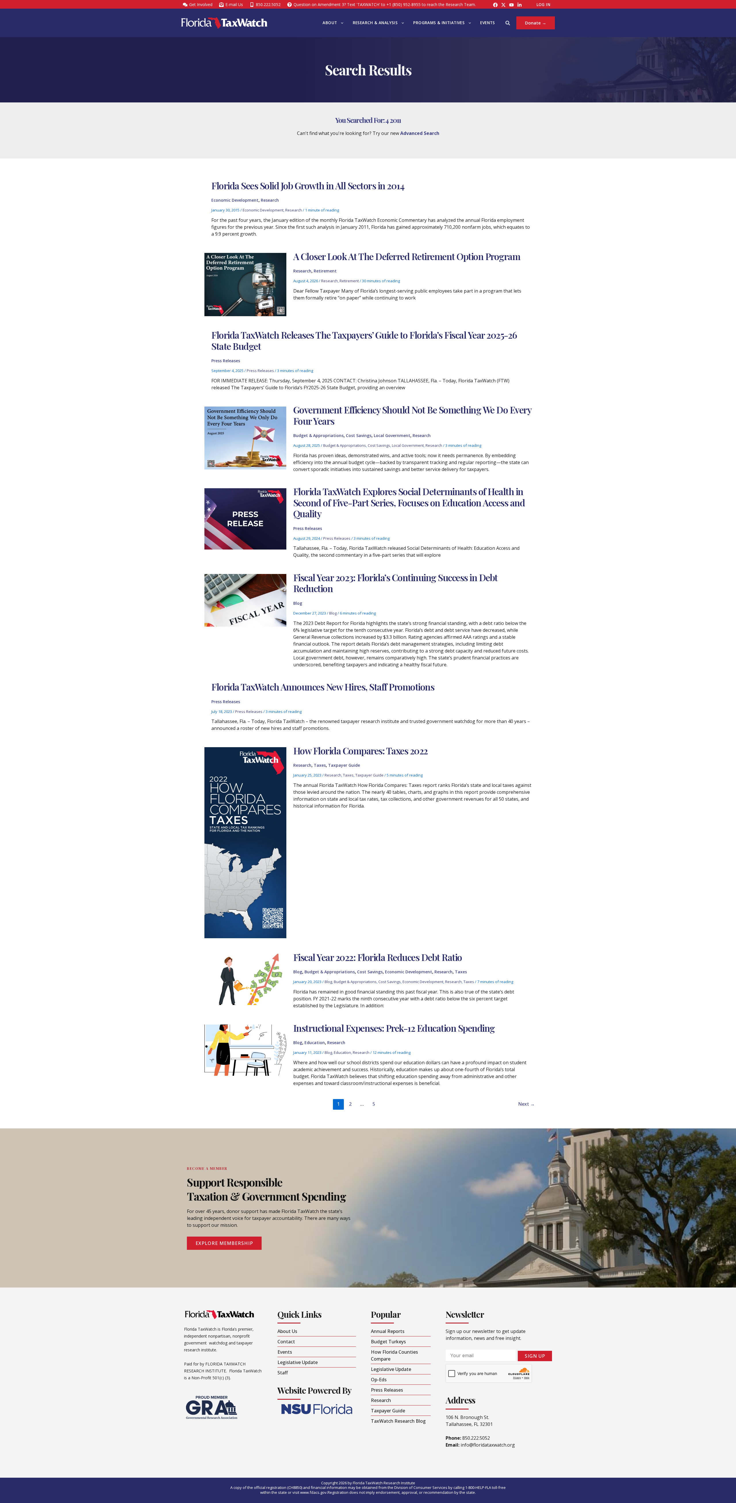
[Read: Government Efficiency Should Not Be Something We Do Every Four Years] (245, 437)
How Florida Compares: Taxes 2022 (360, 750)
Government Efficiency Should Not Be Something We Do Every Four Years (412, 415)
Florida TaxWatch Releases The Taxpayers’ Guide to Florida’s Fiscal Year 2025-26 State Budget (364, 340)
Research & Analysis (375, 22)
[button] (340, 23)
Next (526, 1104)
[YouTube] (511, 5)
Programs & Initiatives (439, 22)
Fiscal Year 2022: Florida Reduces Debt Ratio (377, 957)
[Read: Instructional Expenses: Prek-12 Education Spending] (245, 1049)
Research (270, 200)
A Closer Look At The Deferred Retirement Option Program (406, 256)
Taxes (320, 765)
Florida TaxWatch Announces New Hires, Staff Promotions (322, 686)
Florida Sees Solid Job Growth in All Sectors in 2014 (307, 185)
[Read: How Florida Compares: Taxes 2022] (245, 842)
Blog (297, 603)
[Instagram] (503, 5)
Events (487, 22)
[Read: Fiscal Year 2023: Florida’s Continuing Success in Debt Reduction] (245, 600)
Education (314, 1042)
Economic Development (234, 200)
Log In (543, 4)
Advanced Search (419, 133)
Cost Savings (358, 435)
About (330, 22)
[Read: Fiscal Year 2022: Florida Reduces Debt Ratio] (245, 979)
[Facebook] (495, 5)
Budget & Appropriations (318, 435)
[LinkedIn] (519, 5)
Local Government (392, 435)
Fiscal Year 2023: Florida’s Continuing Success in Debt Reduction (395, 582)
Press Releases (225, 360)
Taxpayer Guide (344, 765)
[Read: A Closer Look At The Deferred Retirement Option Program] (245, 284)
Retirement (325, 271)
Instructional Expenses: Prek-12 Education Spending (394, 1028)
